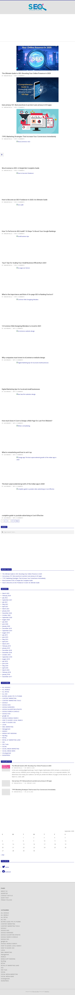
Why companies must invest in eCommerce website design (23, 358)
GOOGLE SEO (6, 714)
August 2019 (6, 633)
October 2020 (6, 615)
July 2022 (5, 598)
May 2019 (5, 639)
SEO (3, 742)
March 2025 (5, 593)
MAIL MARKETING (7, 727)
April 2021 (5, 606)
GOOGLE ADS (6, 705)
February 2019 (6, 646)
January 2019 (6, 648)
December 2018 (7, 650)
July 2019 (5, 635)
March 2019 (5, 644)
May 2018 (5, 665)
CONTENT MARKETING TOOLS (11, 700)
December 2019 (7, 628)
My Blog (4, 735)
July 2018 (5, 661)
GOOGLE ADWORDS (8, 707)
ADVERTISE (4, 893)
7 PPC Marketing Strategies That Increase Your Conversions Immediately (29, 136)
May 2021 (5, 604)
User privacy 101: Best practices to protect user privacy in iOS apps (27, 105)
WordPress (47, 991)
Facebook (8, 872)
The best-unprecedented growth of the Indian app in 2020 (23, 484)
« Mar (2, 855)
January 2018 (6, 674)
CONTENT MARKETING (9, 698)
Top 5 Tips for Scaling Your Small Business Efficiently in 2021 (24, 263)
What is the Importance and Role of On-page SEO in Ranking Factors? (27, 294)
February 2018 (6, 672)
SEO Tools (5, 744)
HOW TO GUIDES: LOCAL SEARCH (12, 720)
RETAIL (4, 738)
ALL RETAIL (5, 692)
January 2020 (6, 626)
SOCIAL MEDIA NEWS (8, 751)
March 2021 (5, 609)
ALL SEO (4, 694)
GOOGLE (5, 703)
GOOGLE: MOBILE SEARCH (10, 718)
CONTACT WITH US (7, 895)
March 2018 (5, 670)
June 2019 (5, 637)
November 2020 (7, 613)
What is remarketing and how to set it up (17, 452)
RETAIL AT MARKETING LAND (11, 740)
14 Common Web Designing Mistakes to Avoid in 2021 (21, 326)
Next (17, 521)
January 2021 (6, 611)
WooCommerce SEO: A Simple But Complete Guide (20, 168)
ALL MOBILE (6, 689)
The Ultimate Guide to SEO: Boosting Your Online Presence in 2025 (26, 73)
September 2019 (7, 630)
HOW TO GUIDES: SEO (9, 722)
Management (6, 729)
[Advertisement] (37, 28)
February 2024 (6, 595)
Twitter (7, 867)
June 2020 (5, 624)
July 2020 (5, 622)
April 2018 (5, 668)
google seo (5, 716)
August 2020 (6, 619)
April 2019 (5, 641)
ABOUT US (4, 891)
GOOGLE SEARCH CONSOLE (10, 711)
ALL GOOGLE (6, 687)
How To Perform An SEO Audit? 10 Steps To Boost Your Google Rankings (29, 231)
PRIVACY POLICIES (6, 900)
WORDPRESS (6, 755)
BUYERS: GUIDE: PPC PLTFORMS (12, 696)
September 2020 (7, 617)
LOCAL (4, 724)
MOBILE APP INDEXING (9, 733)
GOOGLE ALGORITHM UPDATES (12, 709)
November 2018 (7, 652)
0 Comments (21, 75)
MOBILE (4, 731)
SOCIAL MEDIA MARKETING (10, 749)
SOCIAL (4, 746)
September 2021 (7, 600)
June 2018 (5, 663)
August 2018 (6, 659)
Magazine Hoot (35, 991)
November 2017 (7, 676)
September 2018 (7, 657)
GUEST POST (5, 898)
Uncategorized (6, 753)
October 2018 (6, 655)
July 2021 (5, 602)
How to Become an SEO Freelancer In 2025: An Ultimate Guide (24, 200)
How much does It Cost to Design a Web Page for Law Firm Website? (27, 421)
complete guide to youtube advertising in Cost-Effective (22, 515)
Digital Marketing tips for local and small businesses (21, 389)
